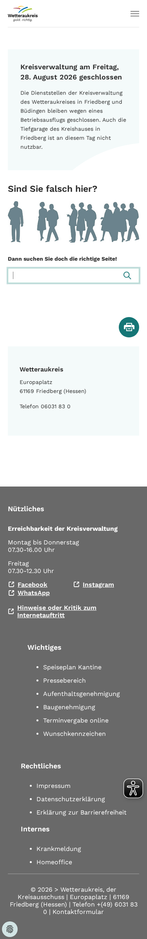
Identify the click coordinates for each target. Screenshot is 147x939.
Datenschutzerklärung (70, 799)
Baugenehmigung (69, 707)
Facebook (32, 584)
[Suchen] (127, 275)
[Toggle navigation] (135, 13)
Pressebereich (64, 680)
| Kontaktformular (76, 912)
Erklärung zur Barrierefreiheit (81, 812)
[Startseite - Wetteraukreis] (23, 13)
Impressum (53, 785)
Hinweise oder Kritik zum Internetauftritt (56, 611)
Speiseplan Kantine (72, 667)
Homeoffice (54, 862)
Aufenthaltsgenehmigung (81, 693)
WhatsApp (34, 593)
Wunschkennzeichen (74, 733)
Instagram (98, 584)
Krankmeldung (58, 848)
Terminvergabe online (76, 720)
